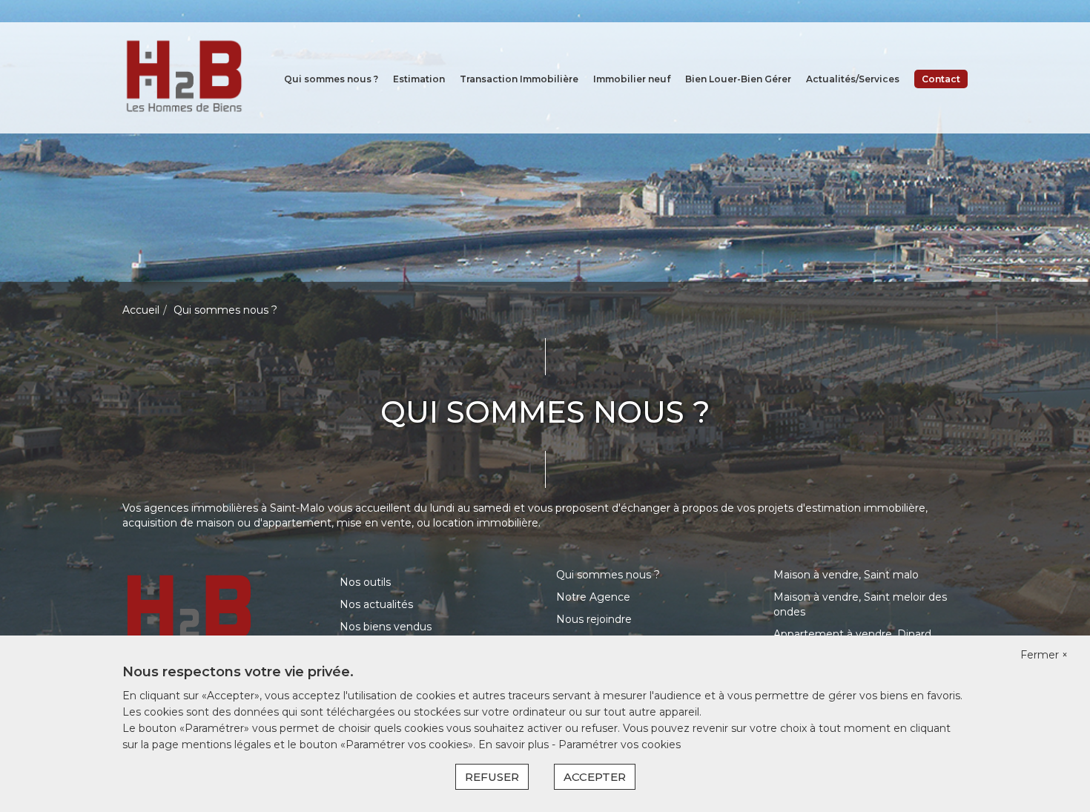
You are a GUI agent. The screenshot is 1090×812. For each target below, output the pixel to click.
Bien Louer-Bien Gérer (738, 79)
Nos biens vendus (386, 626)
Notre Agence (593, 597)
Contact (941, 79)
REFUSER (492, 777)
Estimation (419, 79)
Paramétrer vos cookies (619, 744)
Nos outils (365, 582)
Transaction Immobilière (519, 79)
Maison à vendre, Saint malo (846, 574)
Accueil (140, 310)
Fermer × (1044, 654)
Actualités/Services (852, 79)
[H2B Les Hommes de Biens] (183, 77)
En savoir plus (515, 744)
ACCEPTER (595, 777)
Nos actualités (376, 604)
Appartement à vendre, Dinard (852, 634)
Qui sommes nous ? (331, 79)
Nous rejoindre (594, 619)
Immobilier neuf (631, 79)
